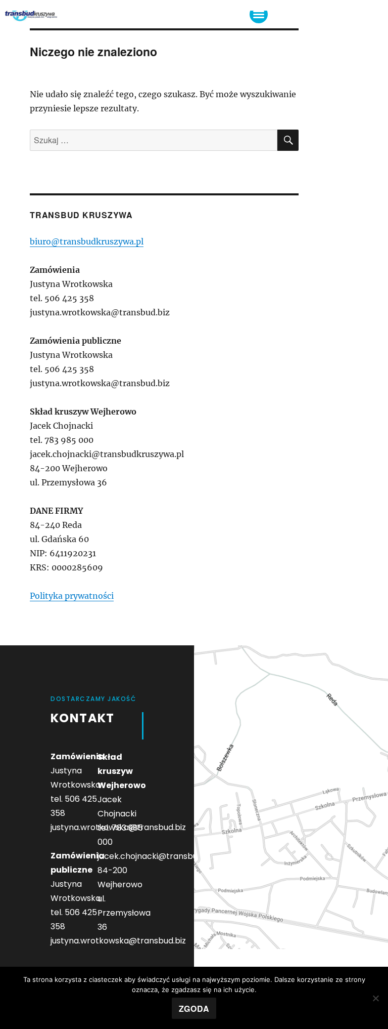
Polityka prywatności (72, 596)
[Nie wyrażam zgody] (375, 998)
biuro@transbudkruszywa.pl (86, 241)
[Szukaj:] (153, 140)
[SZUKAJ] (288, 140)
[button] (259, 14)
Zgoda (194, 1008)
